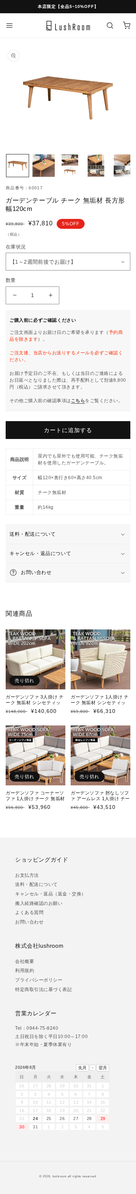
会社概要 (24, 961)
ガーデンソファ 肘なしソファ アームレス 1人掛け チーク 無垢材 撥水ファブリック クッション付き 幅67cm (100, 801)
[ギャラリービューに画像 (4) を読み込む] (96, 165)
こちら (78, 400)
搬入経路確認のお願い (38, 903)
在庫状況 (18, 247)
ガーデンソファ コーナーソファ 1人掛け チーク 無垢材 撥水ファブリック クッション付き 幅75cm (35, 801)
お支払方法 (27, 875)
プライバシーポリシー (38, 980)
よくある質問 (29, 912)
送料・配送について (36, 884)
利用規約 (24, 970)
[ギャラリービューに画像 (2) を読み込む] (43, 165)
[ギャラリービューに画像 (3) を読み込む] (70, 165)
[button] (9, 25)
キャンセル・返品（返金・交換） (50, 894)
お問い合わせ (29, 922)
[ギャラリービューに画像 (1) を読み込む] (17, 165)
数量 (11, 280)
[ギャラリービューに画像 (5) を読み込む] (122, 165)
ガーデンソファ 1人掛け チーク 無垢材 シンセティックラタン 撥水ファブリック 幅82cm (100, 705)
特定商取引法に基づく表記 (43, 989)
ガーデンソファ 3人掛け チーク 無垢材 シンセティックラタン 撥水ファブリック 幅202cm (35, 705)
